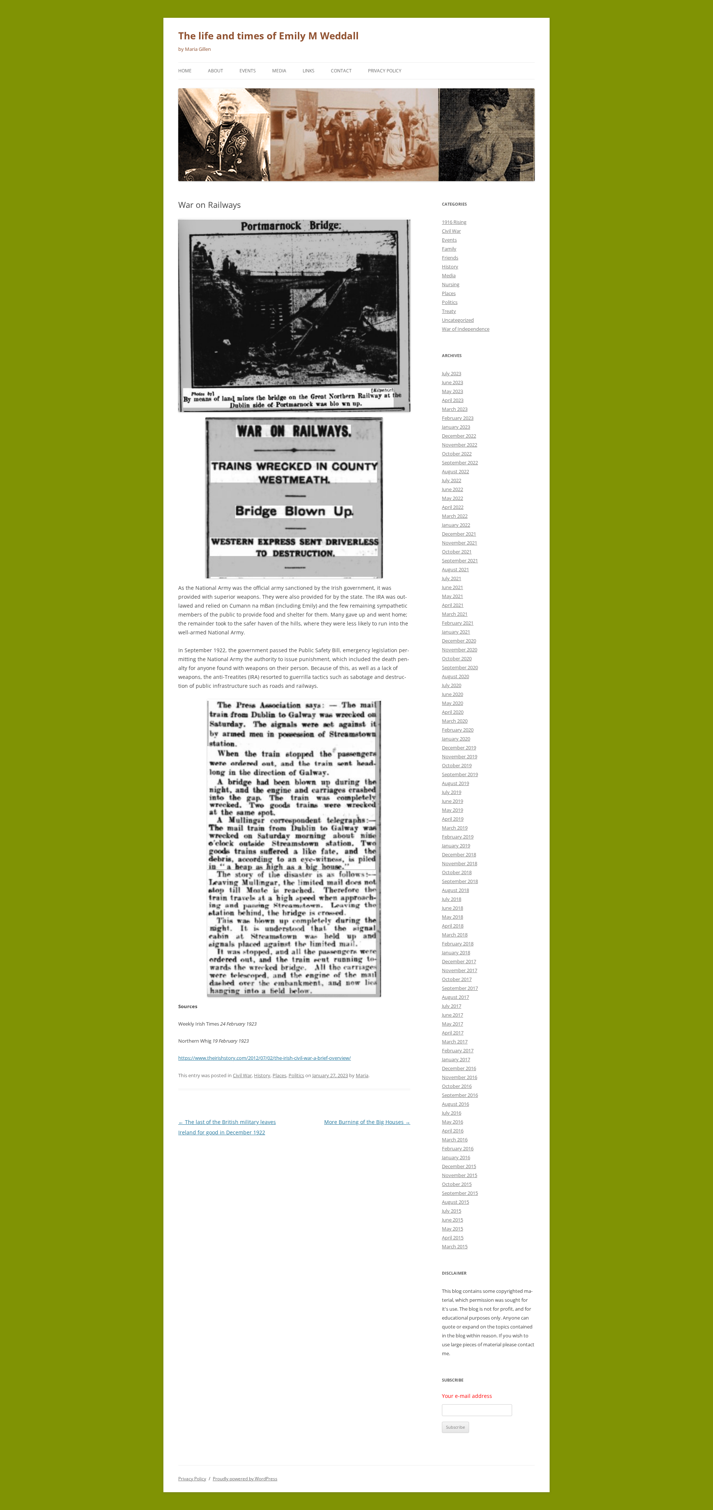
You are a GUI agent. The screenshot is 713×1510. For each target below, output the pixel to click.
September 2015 (460, 1193)
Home (185, 71)
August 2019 (455, 783)
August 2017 (455, 997)
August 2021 (455, 569)
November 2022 (459, 444)
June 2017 (452, 1014)
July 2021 (451, 578)
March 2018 (455, 934)
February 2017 (457, 1050)
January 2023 (456, 427)
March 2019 (455, 827)
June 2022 (452, 489)
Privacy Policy (384, 71)
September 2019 (460, 774)
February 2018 (457, 943)
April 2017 (452, 1032)
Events (248, 71)
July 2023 (451, 373)
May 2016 (452, 1121)
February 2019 (457, 836)
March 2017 (455, 1041)
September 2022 (460, 462)
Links (309, 71)
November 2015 (459, 1175)
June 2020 (452, 694)
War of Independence (465, 329)
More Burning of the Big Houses (367, 1121)
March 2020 (455, 721)
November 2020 (459, 649)
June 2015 (452, 1219)
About (215, 71)
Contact (341, 71)
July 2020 (451, 685)
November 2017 (459, 970)
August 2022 (455, 471)
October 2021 (457, 551)
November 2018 (459, 863)
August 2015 (455, 1202)
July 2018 (451, 899)
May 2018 (452, 916)
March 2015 (455, 1246)
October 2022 (457, 453)
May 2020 (452, 703)
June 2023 (452, 382)
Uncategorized (458, 320)
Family (449, 248)
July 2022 (451, 480)
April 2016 (452, 1130)
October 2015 (457, 1184)
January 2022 (456, 525)
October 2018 (457, 872)
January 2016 (456, 1157)
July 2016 (451, 1112)
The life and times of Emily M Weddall (268, 35)
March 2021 (455, 614)
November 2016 (459, 1077)
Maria (362, 1075)
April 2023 (452, 400)
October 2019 (457, 765)
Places (279, 1075)
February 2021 (457, 623)
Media (279, 71)
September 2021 (460, 560)
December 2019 (459, 747)
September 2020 (460, 667)
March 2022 (455, 516)
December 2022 (459, 435)
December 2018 (459, 854)
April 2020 (452, 712)
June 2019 (452, 801)
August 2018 (455, 890)
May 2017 (452, 1023)
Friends (450, 257)
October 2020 (457, 658)
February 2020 (457, 729)
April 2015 (452, 1237)
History (262, 1075)
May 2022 (452, 498)
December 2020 (459, 640)
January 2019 (456, 845)
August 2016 (455, 1104)
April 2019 (452, 819)
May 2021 (452, 596)
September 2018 (460, 881)
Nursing (450, 284)
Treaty (449, 311)
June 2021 (452, 587)
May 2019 (452, 810)
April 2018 (452, 925)
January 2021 (456, 631)
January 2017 (456, 1059)
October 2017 (457, 979)
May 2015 (452, 1228)
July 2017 (451, 1006)
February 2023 (457, 418)
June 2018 (452, 908)
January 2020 (456, 738)
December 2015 (459, 1166)
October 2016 (457, 1086)
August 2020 (455, 676)
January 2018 (456, 952)
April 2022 (452, 507)
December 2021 (459, 533)
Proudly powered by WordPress (245, 1478)
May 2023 (452, 391)
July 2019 (451, 792)
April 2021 (452, 605)
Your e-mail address (467, 1395)
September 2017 (460, 988)
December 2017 (459, 961)
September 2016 (460, 1095)
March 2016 (455, 1139)
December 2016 (459, 1068)
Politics (296, 1075)
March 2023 (455, 409)
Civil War (242, 1075)
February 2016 (457, 1148)
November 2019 (459, 756)
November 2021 (459, 542)
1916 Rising (454, 222)
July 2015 (451, 1210)
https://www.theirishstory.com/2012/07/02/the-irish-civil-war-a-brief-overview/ (264, 1058)
